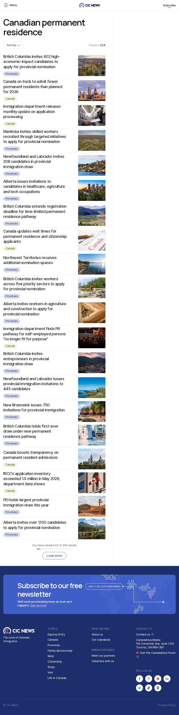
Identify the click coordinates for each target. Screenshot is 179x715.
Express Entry (56, 634)
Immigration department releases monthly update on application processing (32, 111)
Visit (50, 672)
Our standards (101, 639)
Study (51, 667)
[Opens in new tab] (139, 678)
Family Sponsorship (60, 650)
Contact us (143, 634)
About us (97, 634)
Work (51, 656)
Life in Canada (57, 678)
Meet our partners (103, 655)
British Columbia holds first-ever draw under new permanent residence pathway (30, 431)
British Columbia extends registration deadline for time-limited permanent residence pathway (34, 211)
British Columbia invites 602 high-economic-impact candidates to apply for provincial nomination (31, 61)
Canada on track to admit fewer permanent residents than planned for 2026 (32, 86)
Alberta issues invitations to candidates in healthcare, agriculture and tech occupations (34, 186)
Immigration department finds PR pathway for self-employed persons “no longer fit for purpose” (34, 333)
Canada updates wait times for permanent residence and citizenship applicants (35, 236)
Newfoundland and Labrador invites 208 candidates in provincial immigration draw (33, 161)
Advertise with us (103, 661)
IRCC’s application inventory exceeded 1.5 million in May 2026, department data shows (31, 478)
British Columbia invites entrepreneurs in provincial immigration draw (26, 358)
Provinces (11, 73)
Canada (10, 98)
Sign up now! (38, 605)
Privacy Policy (167, 705)
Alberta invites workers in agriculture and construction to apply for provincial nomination (34, 308)
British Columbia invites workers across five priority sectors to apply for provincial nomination (33, 284)
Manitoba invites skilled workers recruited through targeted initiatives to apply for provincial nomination (34, 136)
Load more (54, 555)
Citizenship (55, 661)
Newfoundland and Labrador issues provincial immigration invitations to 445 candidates (33, 383)
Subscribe (169, 5)
